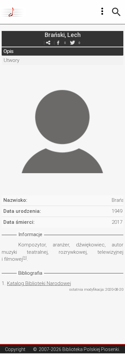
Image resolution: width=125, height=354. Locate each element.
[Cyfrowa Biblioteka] (13, 12)
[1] (25, 258)
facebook (58, 43)
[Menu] (102, 11)
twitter (72, 43)
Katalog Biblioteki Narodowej (39, 283)
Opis (8, 51)
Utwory (11, 60)
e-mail (48, 43)
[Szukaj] (116, 12)
